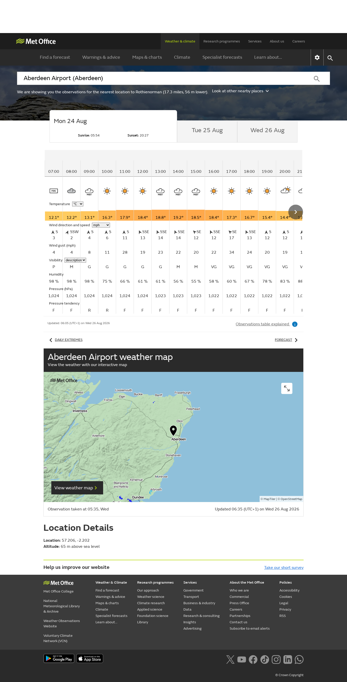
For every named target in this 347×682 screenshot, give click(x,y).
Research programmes (221, 41)
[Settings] (317, 57)
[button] (173, 432)
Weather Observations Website (61, 623)
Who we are (239, 590)
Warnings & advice (101, 57)
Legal (283, 603)
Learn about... (268, 57)
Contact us (238, 622)
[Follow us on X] (230, 658)
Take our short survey (284, 567)
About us (277, 41)
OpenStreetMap (291, 499)
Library (142, 622)
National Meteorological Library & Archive (61, 606)
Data (187, 609)
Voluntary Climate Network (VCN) (58, 638)
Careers (298, 41)
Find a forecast (55, 57)
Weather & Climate (111, 582)
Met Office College (58, 591)
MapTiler (269, 499)
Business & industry (199, 603)
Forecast (283, 340)
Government (193, 590)
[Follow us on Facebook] (253, 658)
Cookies (285, 597)
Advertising (192, 628)
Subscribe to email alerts (250, 628)
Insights (189, 622)
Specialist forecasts (222, 57)
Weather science (150, 597)
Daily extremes (69, 340)
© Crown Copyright (289, 675)
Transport (191, 597)
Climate (182, 57)
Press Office (239, 603)
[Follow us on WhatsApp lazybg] (299, 658)
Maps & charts (147, 57)
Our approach (148, 590)
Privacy (285, 609)
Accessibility (289, 590)
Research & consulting (201, 616)
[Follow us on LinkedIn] (287, 658)
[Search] (317, 78)
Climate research (151, 603)
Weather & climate (180, 41)
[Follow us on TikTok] (264, 658)
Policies (285, 582)
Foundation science (152, 616)
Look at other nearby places (237, 91)
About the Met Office (247, 582)
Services (255, 41)
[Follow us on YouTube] (241, 658)
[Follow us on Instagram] (276, 658)
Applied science (149, 609)
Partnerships (240, 616)
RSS (282, 616)
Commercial (239, 597)
